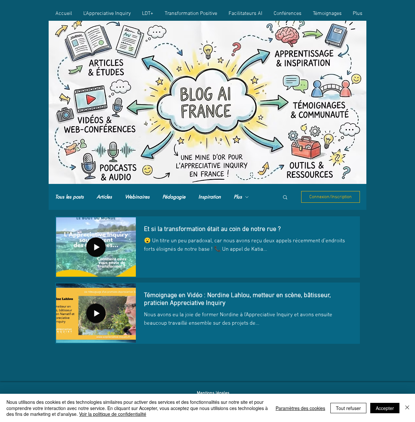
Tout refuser (348, 408)
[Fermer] (407, 408)
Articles (104, 197)
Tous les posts (69, 197)
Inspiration (209, 197)
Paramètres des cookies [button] (300, 408)
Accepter (385, 408)
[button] (285, 197)
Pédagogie (173, 197)
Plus (238, 197)
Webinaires (137, 197)
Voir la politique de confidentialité (112, 414)
